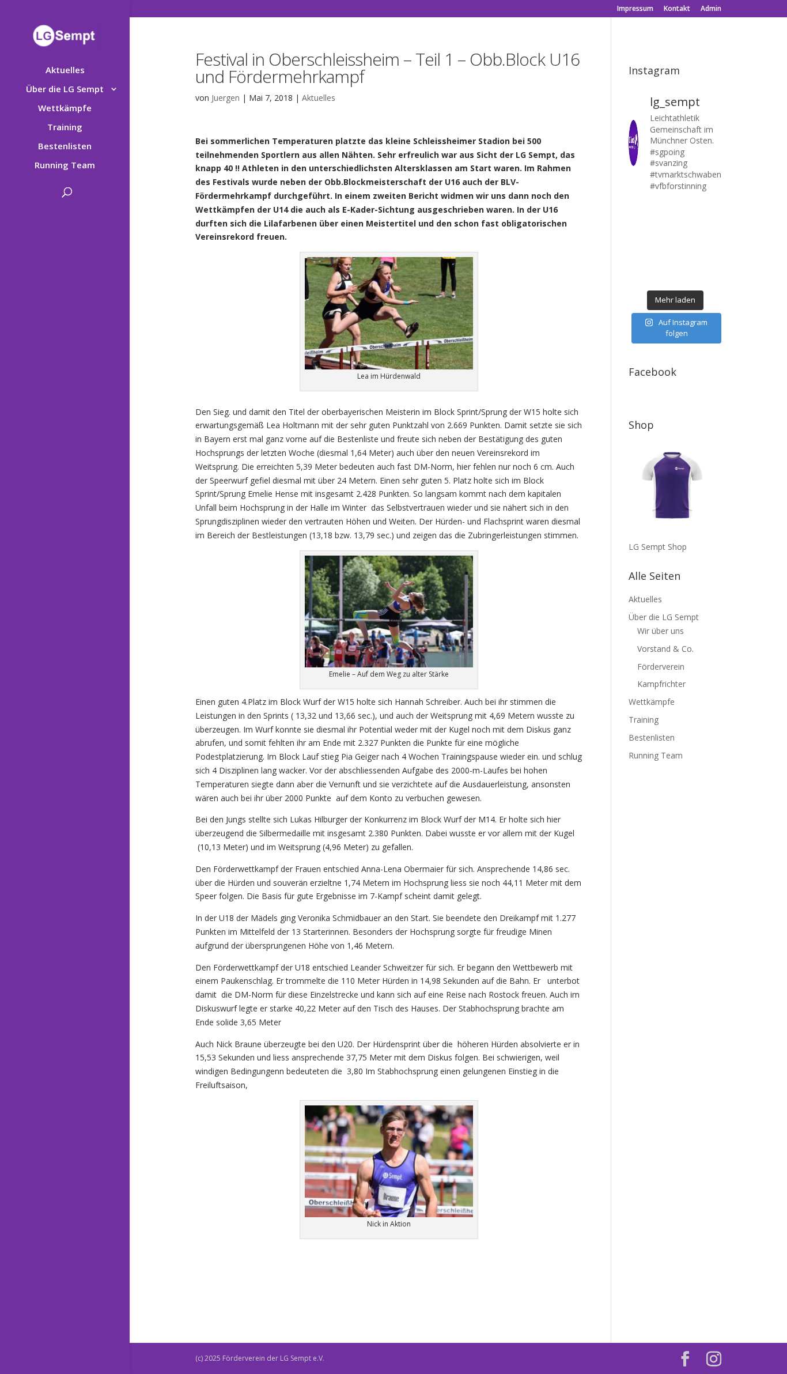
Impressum (635, 9)
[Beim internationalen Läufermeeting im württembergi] (687, 259)
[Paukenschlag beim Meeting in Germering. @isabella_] (711, 275)
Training (64, 128)
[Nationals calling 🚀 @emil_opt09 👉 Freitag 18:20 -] (711, 226)
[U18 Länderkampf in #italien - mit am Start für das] (638, 259)
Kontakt (677, 9)
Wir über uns (660, 630)
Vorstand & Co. (665, 648)
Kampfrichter (661, 683)
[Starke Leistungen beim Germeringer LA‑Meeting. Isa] (687, 275)
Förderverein (660, 666)
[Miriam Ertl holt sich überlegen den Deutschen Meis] (687, 210)
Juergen (225, 97)
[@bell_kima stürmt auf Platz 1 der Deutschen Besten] (711, 259)
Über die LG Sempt (65, 90)
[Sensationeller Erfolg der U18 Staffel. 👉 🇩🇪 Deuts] (638, 275)
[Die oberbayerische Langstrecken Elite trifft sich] (662, 275)
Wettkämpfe (65, 109)
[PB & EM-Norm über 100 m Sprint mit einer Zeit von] (687, 243)
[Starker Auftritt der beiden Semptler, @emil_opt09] (711, 243)
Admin (711, 9)
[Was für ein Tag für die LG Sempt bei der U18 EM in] (638, 210)
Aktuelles (65, 71)
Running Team (65, 166)
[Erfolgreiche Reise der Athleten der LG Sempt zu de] (638, 243)
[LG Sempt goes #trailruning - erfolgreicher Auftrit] (662, 259)
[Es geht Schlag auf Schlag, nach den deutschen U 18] (711, 210)
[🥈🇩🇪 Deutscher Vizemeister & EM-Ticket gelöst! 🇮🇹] (687, 226)
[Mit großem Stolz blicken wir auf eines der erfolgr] (638, 226)
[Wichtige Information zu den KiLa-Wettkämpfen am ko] (662, 243)
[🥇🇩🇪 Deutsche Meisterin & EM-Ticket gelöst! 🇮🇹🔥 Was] (662, 226)
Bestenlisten (65, 147)
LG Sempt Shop (658, 546)
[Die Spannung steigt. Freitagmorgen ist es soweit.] (662, 210)
